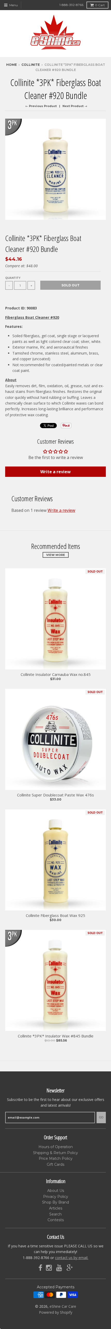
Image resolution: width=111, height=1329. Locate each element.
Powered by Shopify (55, 1312)
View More (55, 555)
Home (11, 65)
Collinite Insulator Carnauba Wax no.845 (56, 674)
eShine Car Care (63, 1306)
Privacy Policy (55, 1196)
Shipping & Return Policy (55, 1152)
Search (55, 1214)
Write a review (55, 472)
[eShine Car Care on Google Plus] (70, 1268)
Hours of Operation (55, 1146)
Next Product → (74, 106)
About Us (55, 1190)
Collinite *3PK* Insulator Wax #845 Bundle (55, 1036)
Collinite (30, 65)
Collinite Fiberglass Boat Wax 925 (55, 915)
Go (101, 1117)
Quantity (12, 278)
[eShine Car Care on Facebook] (40, 1268)
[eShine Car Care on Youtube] (59, 1268)
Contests (55, 1220)
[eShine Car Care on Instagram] (49, 1268)
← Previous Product (41, 106)
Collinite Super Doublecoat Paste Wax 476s (55, 795)
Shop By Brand (55, 1202)
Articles (55, 1208)
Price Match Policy (56, 1158)
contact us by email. (71, 1257)
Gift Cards (55, 1164)
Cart (100, 5)
